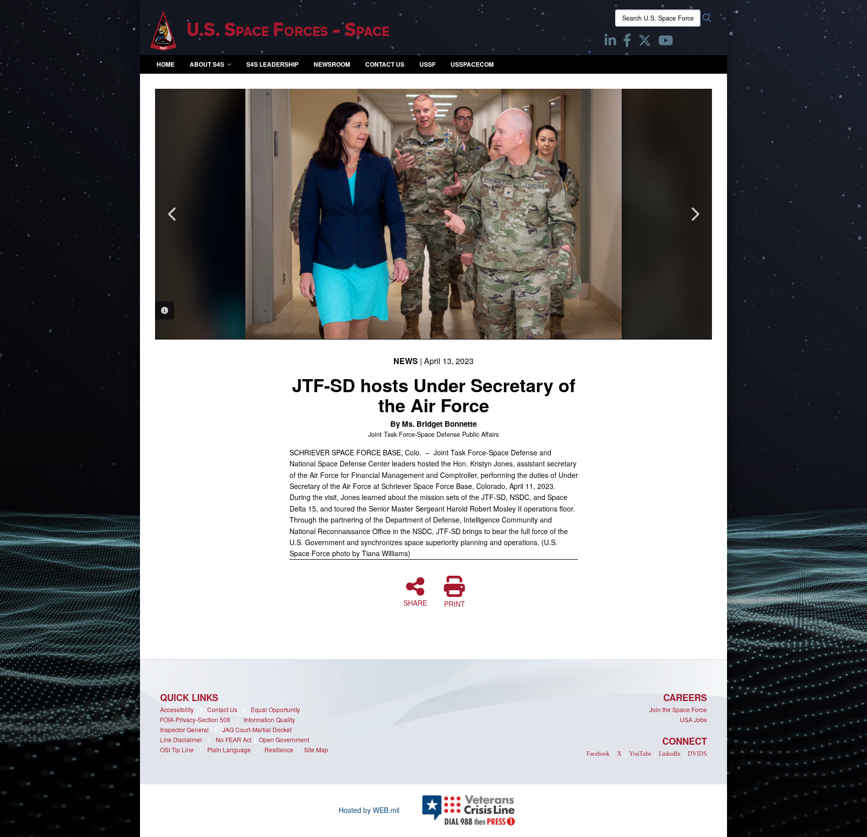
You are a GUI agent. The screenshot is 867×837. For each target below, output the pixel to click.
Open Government (284, 739)
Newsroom (332, 64)
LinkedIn (669, 753)
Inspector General (184, 729)
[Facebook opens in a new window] (627, 42)
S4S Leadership (272, 64)
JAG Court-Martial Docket (257, 729)
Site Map (316, 749)
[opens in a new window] (665, 42)
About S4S (207, 64)
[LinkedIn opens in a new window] (610, 42)
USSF (427, 64)
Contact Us (384, 64)
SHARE (415, 602)
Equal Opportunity (275, 709)
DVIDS (697, 753)
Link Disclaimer (181, 739)
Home (166, 64)
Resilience (279, 749)
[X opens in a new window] (644, 42)
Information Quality (269, 719)
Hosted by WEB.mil (369, 810)
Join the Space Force (678, 709)
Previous (173, 214)
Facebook (598, 753)
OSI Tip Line (177, 749)
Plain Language (229, 749)
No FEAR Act (233, 739)
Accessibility (177, 709)
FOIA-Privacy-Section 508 (195, 719)
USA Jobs (693, 719)
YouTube (640, 753)
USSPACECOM (472, 64)
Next (694, 214)
